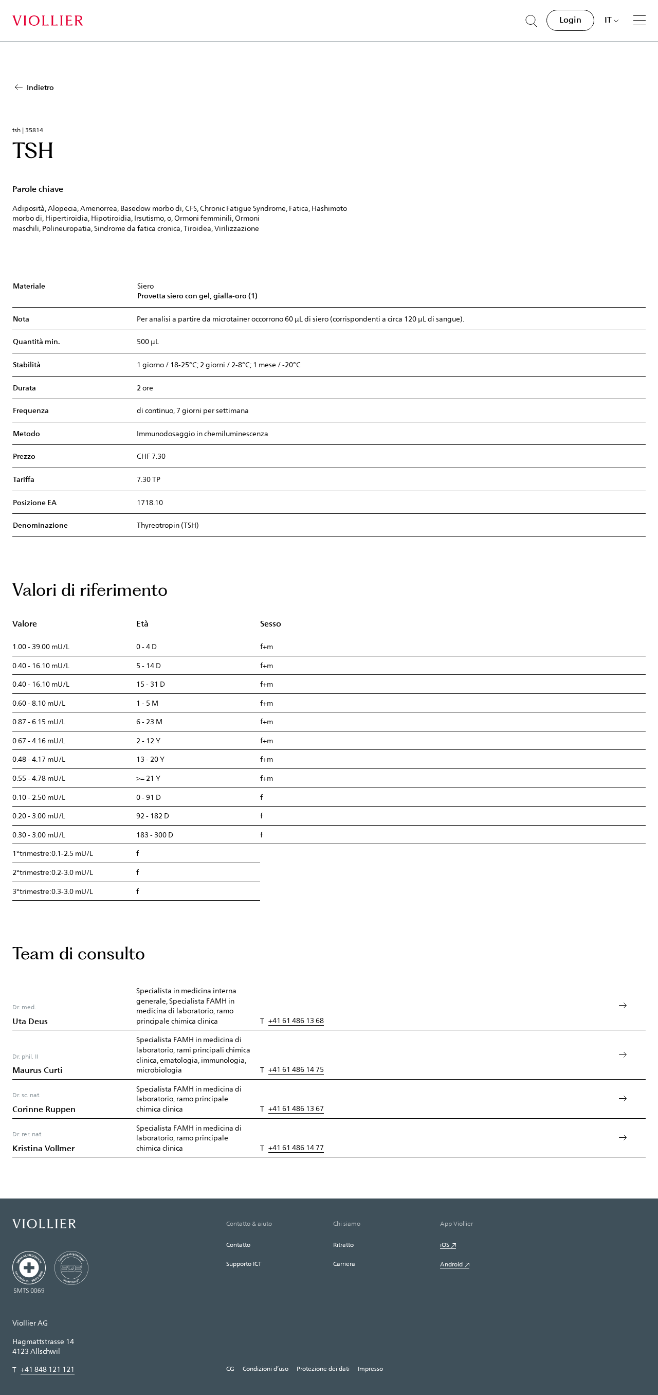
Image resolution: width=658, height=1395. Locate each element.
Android (451, 1264)
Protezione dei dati (323, 1368)
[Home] (47, 20)
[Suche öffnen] (531, 21)
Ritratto (343, 1244)
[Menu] (639, 20)
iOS (444, 1244)
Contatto (238, 1244)
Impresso (370, 1368)
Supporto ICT (243, 1263)
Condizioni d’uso (265, 1368)
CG (230, 1368)
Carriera (344, 1263)
